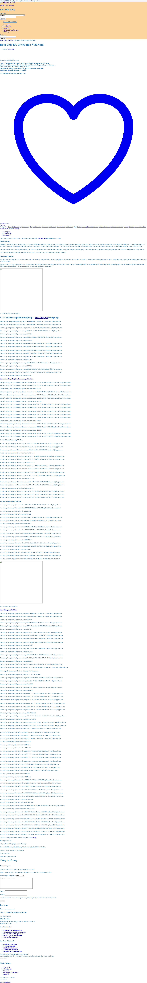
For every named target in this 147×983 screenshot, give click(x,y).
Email (2, 894)
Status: (2, 60)
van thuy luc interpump (131, 227)
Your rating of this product (8, 875)
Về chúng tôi (7, 27)
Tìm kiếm (3, 18)
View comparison (5, 982)
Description (6, 232)
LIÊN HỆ (6, 32)
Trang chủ (3, 40)
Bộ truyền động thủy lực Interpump (18, 227)
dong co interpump (105, 227)
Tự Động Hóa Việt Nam (7, 5)
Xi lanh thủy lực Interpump (65, 227)
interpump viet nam (117, 227)
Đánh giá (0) (7, 235)
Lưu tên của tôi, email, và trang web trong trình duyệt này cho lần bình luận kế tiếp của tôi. (29, 898)
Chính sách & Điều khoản (11, 30)
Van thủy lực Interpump (49, 227)
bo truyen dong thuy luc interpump (87, 227)
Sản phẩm (10, 40)
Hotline (5, 22)
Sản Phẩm (6, 28)
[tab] (75, 232)
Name (2, 891)
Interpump (11, 49)
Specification (7, 233)
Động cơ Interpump (35, 227)
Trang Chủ (6, 25)
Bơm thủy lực (42, 238)
